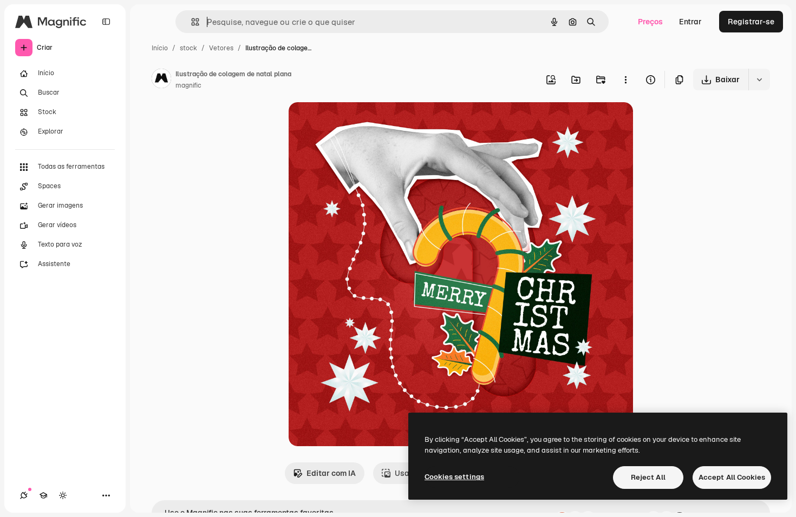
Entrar (690, 21)
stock (188, 48)
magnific (188, 85)
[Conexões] (23, 495)
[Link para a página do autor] (161, 80)
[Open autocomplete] (191, 22)
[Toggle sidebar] (106, 21)
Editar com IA (331, 473)
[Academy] (43, 495)
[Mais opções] (625, 79)
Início (160, 48)
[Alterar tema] (62, 495)
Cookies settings (454, 476)
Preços (650, 21)
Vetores (221, 48)
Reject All (648, 477)
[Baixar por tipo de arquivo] (759, 79)
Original (358, 123)
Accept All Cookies (732, 477)
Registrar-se (751, 21)
